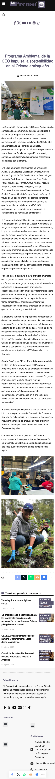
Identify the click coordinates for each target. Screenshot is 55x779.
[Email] (31, 774)
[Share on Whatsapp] (24, 774)
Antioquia (44, 657)
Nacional (44, 659)
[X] (19, 23)
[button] (5, 724)
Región (43, 621)
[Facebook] (15, 23)
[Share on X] (18, 774)
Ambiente (44, 654)
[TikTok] (38, 23)
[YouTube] (24, 23)
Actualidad (45, 599)
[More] (43, 774)
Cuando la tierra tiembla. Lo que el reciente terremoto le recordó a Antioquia (17, 656)
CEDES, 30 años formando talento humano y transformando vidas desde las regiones (17, 639)
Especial (44, 618)
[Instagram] (34, 23)
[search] (27, 14)
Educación (45, 639)
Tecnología (45, 606)
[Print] (37, 774)
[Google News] (29, 23)
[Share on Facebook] (12, 774)
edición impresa (43, 603)
